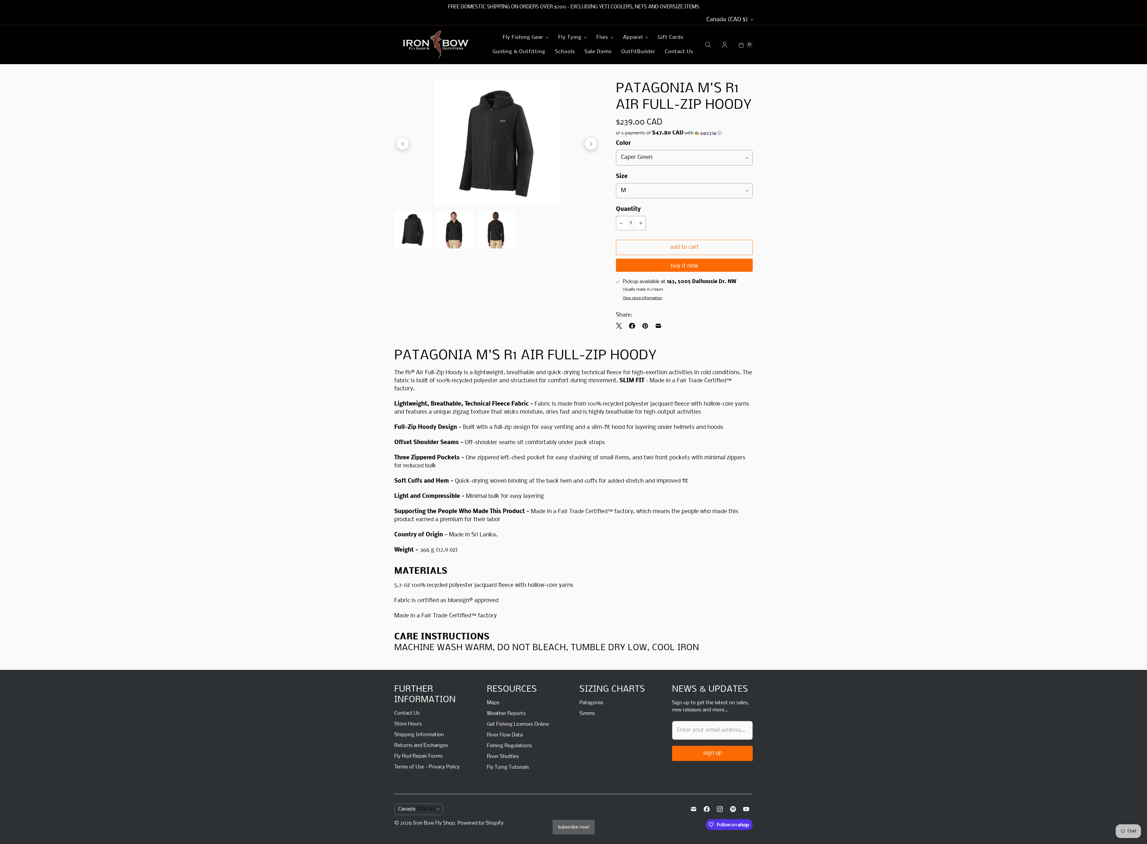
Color (623, 143)
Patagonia (591, 703)
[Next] (591, 144)
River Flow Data (505, 735)
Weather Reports (506, 713)
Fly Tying (570, 37)
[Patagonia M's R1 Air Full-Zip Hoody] (496, 143)
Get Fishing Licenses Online (518, 724)
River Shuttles (503, 756)
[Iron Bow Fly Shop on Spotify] (733, 809)
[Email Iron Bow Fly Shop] (693, 809)
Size (622, 176)
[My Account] (724, 45)
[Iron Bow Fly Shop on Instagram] (719, 809)
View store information (642, 298)
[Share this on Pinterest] (645, 325)
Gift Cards (670, 37)
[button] (684, 133)
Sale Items (598, 52)
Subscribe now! (573, 827)
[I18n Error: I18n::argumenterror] (412, 229)
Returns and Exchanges (421, 745)
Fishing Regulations (509, 746)
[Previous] (403, 144)
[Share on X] (620, 325)
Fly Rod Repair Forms (418, 756)
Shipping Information (419, 735)
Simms (587, 713)
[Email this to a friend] (658, 325)
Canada (727, 20)
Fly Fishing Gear (523, 37)
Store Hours (408, 724)
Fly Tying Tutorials (508, 767)
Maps (493, 703)
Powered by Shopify (481, 823)
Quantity (628, 209)
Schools (565, 52)
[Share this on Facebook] (632, 325)
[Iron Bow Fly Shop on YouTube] (746, 809)
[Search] (708, 45)
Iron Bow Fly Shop (434, 823)
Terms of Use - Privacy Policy (427, 767)
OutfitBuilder (638, 52)
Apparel (633, 37)
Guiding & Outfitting (519, 52)
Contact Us (679, 52)
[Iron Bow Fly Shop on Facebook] (706, 809)
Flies (602, 37)
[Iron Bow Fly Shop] (436, 44)
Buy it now (684, 266)
